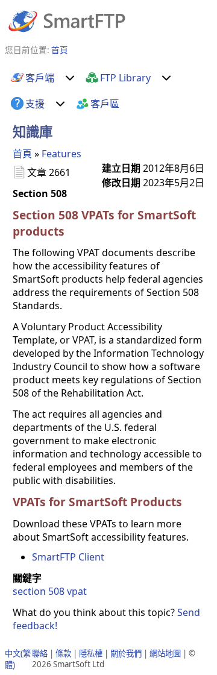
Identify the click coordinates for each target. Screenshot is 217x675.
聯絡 (40, 653)
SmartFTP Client (68, 557)
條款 (63, 653)
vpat (77, 591)
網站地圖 (165, 653)
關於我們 (126, 653)
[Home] (67, 20)
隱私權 (90, 653)
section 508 (38, 591)
